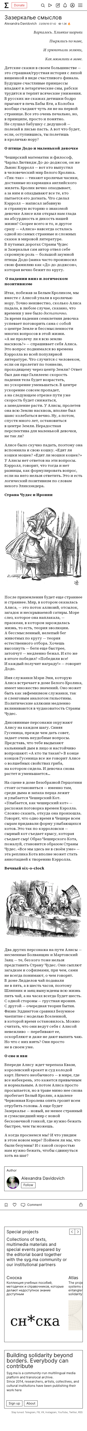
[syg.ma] (6, 5)
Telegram (30, 1412)
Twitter (73, 1412)
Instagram (51, 1412)
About (30, 1403)
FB (38, 1412)
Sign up (14, 1403)
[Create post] (57, 5)
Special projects (22, 1231)
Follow (28, 1185)
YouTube (63, 1412)
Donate (19, 5)
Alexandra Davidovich (20, 23)
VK (42, 1412)
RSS (80, 1412)
